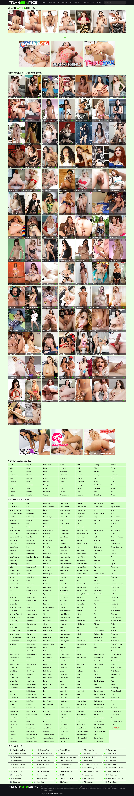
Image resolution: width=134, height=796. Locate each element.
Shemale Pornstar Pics (44, 753)
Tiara (112, 574)
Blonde (28, 471)
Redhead (97, 471)
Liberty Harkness (65, 711)
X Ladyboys (112, 764)
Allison (12, 567)
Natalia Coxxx (81, 704)
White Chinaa (115, 671)
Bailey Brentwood (15, 718)
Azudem (12, 708)
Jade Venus (47, 718)
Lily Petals (63, 728)
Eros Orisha (47, 567)
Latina (62, 485)
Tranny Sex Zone (66, 764)
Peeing (79, 485)
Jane (45, 721)
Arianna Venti (14, 641)
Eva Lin (45, 580)
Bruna (28, 564)
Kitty (61, 651)
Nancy (79, 681)
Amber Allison (14, 580)
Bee (27, 503)
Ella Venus (46, 533)
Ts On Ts (113, 481)
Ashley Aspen (14, 654)
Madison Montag (82, 533)
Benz (28, 527)
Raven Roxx (98, 641)
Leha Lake (63, 688)
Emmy (45, 550)
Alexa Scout (14, 543)
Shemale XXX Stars (90, 753)
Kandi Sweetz (64, 560)
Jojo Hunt (63, 543)
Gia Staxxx (46, 611)
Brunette (29, 481)
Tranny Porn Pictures (91, 764)
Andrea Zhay (14, 604)
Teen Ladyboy (88, 775)
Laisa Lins (63, 667)
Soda (112, 510)
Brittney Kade (30, 554)
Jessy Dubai (64, 537)
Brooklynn (29, 560)
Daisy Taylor (30, 701)
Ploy (95, 604)
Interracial (63, 475)
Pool (78, 491)
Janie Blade (47, 728)
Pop (95, 614)
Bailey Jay (13, 721)
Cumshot (29, 491)
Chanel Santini (31, 624)
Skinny (96, 481)
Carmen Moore (31, 597)
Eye (44, 594)
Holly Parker (47, 674)
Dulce (45, 523)
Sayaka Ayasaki (99, 704)
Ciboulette (29, 657)
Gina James (47, 621)
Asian (11, 468)
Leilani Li (63, 691)
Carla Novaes (30, 594)
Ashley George (14, 657)
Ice (44, 691)
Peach (96, 580)
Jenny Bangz (64, 523)
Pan (95, 557)
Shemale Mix (17, 778)
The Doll (113, 570)
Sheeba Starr (98, 728)
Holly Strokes (47, 678)
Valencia (113, 607)
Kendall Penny (65, 614)
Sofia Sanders (115, 517)
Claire (28, 667)
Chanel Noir (30, 621)
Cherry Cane (30, 637)
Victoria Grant (115, 647)
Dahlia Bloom (30, 691)
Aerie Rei (13, 520)
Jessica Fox (64, 530)
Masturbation (64, 495)
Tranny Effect (65, 750)
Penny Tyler (98, 590)
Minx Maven (81, 641)
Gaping (45, 495)
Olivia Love (97, 547)
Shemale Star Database (68, 757)
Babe (11, 478)
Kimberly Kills (64, 641)
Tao (112, 557)
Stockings (114, 465)
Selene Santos (99, 711)
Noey (95, 523)
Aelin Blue (13, 517)
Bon (27, 547)
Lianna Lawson (65, 708)
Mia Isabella (81, 600)
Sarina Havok (98, 691)
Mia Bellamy (81, 597)
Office (79, 471)
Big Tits (28, 465)
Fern (44, 597)
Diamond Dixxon (31, 734)
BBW (11, 488)
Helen (45, 664)
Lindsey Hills (64, 731)
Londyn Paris (81, 513)
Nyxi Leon (97, 540)
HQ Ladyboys (17, 782)
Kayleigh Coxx (64, 594)
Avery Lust (13, 701)
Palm (95, 554)
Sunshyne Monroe (117, 537)
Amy (11, 594)
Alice (11, 554)
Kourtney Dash (65, 657)
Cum (28, 488)
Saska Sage (98, 701)
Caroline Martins (31, 600)
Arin (11, 647)
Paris (95, 564)
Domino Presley (48, 507)
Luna (78, 523)
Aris (11, 651)
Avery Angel (14, 698)
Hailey (45, 651)
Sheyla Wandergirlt (100, 731)
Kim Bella (63, 631)
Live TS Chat (112, 761)
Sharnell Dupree (99, 724)
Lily (61, 721)
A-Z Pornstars (62, 2)
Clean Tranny (41, 782)
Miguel (79, 614)
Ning (95, 517)
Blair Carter (30, 540)
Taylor (113, 564)
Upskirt (113, 488)
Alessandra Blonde (16, 537)
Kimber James (65, 634)
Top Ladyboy (112, 753)
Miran (79, 647)
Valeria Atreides (116, 617)
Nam (78, 674)
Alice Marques (14, 557)
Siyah (112, 503)
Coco (28, 678)
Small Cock (97, 485)
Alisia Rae (13, 560)
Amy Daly (13, 597)
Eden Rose (46, 527)
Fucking (45, 488)
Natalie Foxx (81, 708)
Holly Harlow (47, 671)
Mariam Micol (81, 567)
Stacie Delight (115, 530)
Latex (62, 481)
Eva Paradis (47, 587)
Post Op (96, 465)
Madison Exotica (82, 530)
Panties (79, 478)
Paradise (97, 560)
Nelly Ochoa (81, 724)
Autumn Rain (14, 688)
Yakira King (114, 688)
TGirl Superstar (89, 750)
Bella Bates (30, 513)
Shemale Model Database (116, 768)
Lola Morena (81, 510)
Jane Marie (47, 724)
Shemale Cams (88, 2)
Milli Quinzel (81, 624)
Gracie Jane (47, 637)
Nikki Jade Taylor (82, 738)
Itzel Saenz (47, 698)
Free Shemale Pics (19, 750)
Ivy (44, 708)
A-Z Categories (75, 2)
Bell (27, 507)
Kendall (62, 607)
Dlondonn (46, 503)
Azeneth (12, 704)
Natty (79, 721)
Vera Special (115, 641)
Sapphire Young (99, 681)
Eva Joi (45, 577)
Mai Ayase (80, 537)
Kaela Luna (63, 550)
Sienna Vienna (98, 738)
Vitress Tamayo (116, 654)
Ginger (45, 624)
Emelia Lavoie (47, 540)
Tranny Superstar (42, 778)
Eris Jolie (46, 564)
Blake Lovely (30, 543)
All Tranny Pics (89, 778)
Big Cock (12, 495)
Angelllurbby (14, 621)
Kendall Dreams (65, 611)
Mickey (79, 611)
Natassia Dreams (82, 718)
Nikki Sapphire (98, 503)
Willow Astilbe (115, 674)
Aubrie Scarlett (15, 684)
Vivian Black (115, 657)
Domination (47, 465)
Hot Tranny (64, 775)
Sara (95, 684)
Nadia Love (80, 671)
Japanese (63, 478)
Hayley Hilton (47, 657)
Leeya (62, 684)
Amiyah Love (14, 587)
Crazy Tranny (17, 761)
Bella (28, 510)
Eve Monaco (47, 590)
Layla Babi (63, 674)
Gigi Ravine (47, 617)
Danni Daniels (30, 711)
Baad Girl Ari (14, 711)
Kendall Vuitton (65, 617)
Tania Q (113, 554)
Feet (44, 475)
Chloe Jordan (30, 644)
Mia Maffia (80, 604)
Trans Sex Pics (65, 768)
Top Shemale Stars (43, 764)
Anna (11, 624)
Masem (79, 577)
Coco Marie (30, 681)
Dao (27, 718)
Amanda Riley (14, 570)
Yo (112, 701)
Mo (78, 651)
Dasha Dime (30, 724)
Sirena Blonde (98, 741)
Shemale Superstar (19, 764)
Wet (112, 491)
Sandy (96, 674)
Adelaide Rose (14, 507)
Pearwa (96, 587)
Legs (61, 488)
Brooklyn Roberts (32, 557)
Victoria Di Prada (116, 644)
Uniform (113, 485)
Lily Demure (64, 724)
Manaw (79, 540)
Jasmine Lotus (48, 738)
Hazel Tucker (47, 661)
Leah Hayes (64, 678)
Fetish (45, 478)
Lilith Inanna (64, 718)
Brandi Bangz (30, 550)
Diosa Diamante (31, 741)
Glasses (62, 465)
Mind (78, 631)
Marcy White (81, 557)
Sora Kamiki (115, 520)
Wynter (113, 684)
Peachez (97, 584)
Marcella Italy (81, 554)
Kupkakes (63, 661)
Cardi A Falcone (31, 590)
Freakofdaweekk (48, 607)
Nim (95, 510)
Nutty (95, 537)
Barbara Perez (14, 741)
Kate (61, 580)
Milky (78, 617)
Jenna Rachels (65, 513)
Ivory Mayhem (48, 704)
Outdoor (79, 475)
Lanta (62, 671)
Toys (112, 478)
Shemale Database (19, 768)
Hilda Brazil (47, 667)
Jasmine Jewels (48, 734)
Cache (28, 574)
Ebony (45, 468)
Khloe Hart (63, 621)
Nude (79, 468)
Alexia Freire (14, 547)
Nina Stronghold (99, 513)
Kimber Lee (64, 637)
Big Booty (13, 491)
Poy (95, 617)
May (78, 580)
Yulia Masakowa (116, 711)
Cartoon (29, 607)
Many (79, 547)
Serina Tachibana (99, 718)
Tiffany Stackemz (117, 584)
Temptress (114, 567)
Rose (95, 647)
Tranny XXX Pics (18, 771)
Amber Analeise (15, 584)
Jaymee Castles (48, 741)
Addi (11, 503)
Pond (95, 607)
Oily (95, 543)
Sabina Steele (98, 661)
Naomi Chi (80, 691)
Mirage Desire (81, 644)
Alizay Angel (14, 564)
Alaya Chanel (14, 533)
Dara (28, 721)
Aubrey (12, 674)
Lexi (61, 704)
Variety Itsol (115, 634)
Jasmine (46, 731)
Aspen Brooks (14, 664)
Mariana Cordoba (82, 570)
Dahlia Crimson (31, 694)
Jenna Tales (64, 517)
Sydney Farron (115, 543)
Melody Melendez (83, 594)
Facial (45, 471)
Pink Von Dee (98, 594)
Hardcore (63, 468)
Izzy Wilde (46, 711)
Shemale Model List (43, 761)
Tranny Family (41, 768)
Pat (95, 570)
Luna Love (80, 527)
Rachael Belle (98, 634)
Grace (45, 634)
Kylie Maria (63, 664)
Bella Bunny (30, 517)
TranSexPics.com (53, 794)
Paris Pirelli (97, 567)
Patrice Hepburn (99, 574)
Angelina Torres (15, 617)
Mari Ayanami (81, 560)
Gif (44, 614)
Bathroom (13, 485)
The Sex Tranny (42, 775)
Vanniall (113, 631)
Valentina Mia (115, 611)
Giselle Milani (47, 627)
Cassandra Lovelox (32, 614)
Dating (99, 2)
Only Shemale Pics (43, 750)
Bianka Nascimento (32, 530)
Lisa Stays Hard (65, 738)
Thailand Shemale (66, 771)
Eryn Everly (47, 570)
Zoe (112, 718)
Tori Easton (114, 597)
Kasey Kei (63, 577)
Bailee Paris (13, 714)
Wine (112, 678)
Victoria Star (115, 651)
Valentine (114, 614)
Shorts (96, 478)
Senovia (96, 714)
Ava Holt (12, 694)
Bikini (28, 468)
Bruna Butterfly (31, 567)
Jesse (62, 527)
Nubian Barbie (98, 530)
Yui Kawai (114, 708)
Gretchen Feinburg (49, 644)
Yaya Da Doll (115, 698)
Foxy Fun (46, 604)
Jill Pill (62, 540)
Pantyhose (80, 481)
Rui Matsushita (99, 654)
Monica (79, 654)
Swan (113, 540)
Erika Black (46, 557)
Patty (95, 577)
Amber (12, 577)
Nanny (79, 684)
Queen (96, 627)
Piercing (79, 488)
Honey (45, 681)
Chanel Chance (31, 617)
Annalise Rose (14, 634)
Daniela (28, 704)
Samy (96, 671)
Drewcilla (46, 520)
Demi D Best (30, 728)
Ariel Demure (14, 644)
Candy (28, 587)
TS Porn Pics (17, 757)
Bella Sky (29, 520)
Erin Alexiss (47, 560)
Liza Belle (80, 503)
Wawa (113, 664)
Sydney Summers (117, 547)
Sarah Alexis (98, 688)
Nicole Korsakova (82, 731)
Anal (11, 465)
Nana (79, 678)
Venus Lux (114, 637)
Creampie (29, 485)
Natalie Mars (81, 711)
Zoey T (113, 724)
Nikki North (80, 741)
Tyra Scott (114, 604)
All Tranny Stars (18, 775)
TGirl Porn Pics (65, 753)
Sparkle (113, 523)
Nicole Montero (82, 734)
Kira (61, 644)
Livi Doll (62, 741)
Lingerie (62, 491)
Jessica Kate (64, 533)
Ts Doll (113, 600)
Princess (97, 624)
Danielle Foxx (30, 708)
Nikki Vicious (98, 507)
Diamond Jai (30, 738)
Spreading (97, 495)
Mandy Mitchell (82, 543)
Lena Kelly (63, 694)
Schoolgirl (97, 475)
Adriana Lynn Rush (16, 510)
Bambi (12, 731)
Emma (45, 543)
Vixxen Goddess (116, 661)
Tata (112, 560)
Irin (44, 694)
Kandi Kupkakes (65, 557)
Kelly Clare (63, 600)
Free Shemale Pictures (115, 778)
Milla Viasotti (81, 621)
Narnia (79, 694)
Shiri (95, 734)
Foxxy (45, 600)
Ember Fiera (47, 537)
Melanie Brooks (82, 590)
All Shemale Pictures (91, 771)
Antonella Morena (15, 637)
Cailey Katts (30, 577)
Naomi (79, 688)
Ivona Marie (47, 701)
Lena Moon (64, 698)
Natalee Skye (81, 701)
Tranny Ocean (112, 782)
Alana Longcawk (15, 530)
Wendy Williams (116, 667)
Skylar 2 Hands (115, 507)
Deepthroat (30, 495)
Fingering (46, 481)
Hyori (45, 688)
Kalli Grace (63, 554)
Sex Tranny (88, 761)
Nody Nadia (97, 520)
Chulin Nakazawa (32, 654)
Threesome (115, 475)
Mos (78, 661)
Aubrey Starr (14, 681)
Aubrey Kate (14, 678)
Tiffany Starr (115, 587)
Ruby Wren (97, 651)
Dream (45, 513)
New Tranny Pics (42, 757)
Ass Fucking (13, 475)
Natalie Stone (81, 714)
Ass (11, 471)
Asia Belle (13, 661)
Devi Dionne (30, 731)
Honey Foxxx (47, 684)
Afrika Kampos (14, 523)
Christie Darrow (31, 651)
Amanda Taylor (15, 574)
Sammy (96, 667)
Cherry (28, 634)
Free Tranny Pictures (19, 753)
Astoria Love (14, 667)
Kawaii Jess (64, 587)
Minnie (79, 634)
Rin (95, 644)
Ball (11, 728)
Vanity (113, 627)
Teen (112, 471)
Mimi (78, 627)
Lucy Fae (80, 517)
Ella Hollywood (48, 530)
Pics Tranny (64, 782)
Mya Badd (80, 664)
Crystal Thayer (31, 684)
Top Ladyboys (112, 750)
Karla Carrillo (64, 570)
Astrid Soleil (13, 671)
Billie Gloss (29, 537)
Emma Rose (47, 547)
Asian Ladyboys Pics (115, 771)
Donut (45, 510)
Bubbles (29, 570)
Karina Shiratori (65, 567)
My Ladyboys (112, 775)
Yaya (112, 694)
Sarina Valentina (99, 694)
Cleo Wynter (30, 671)
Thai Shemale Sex (66, 761)
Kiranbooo (63, 647)
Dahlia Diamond (31, 698)
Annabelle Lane (15, 631)
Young (113, 495)
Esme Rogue (47, 574)
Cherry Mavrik (31, 641)
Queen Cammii (99, 631)
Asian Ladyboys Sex (90, 768)
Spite (112, 527)
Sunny (113, 533)
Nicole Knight (81, 728)
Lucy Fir (79, 520)
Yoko (112, 704)
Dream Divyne (48, 517)
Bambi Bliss (13, 734)
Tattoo (113, 468)
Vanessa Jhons (116, 621)
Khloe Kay (63, 624)
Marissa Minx (81, 574)
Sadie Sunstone (99, 664)
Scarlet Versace (99, 708)
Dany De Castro (31, 714)
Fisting (45, 485)
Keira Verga (64, 597)
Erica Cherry (47, 554)
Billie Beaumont (31, 533)
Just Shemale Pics (90, 757)
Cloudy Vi (29, 674)
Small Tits (97, 488)
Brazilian (29, 478)
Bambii (12, 738)
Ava (11, 691)
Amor (11, 590)
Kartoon (62, 574)
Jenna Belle (64, 503)
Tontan (113, 594)
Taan (112, 550)
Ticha (112, 580)
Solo (95, 491)
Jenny (62, 520)
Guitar (45, 647)
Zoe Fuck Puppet (116, 721)
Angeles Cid (13, 611)
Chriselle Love (31, 647)
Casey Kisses (30, 611)
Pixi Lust (96, 600)
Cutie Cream (30, 688)
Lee (61, 681)
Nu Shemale (112, 757)
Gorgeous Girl (47, 631)
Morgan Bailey (81, 657)
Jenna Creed (64, 507)
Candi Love (30, 584)
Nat (78, 698)
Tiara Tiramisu (115, 577)
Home (44, 2)
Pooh (95, 611)
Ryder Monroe (98, 657)
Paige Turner (98, 550)
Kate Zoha (63, 584)
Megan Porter (81, 584)
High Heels (63, 471)
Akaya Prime (14, 527)
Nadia (79, 667)
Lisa (61, 734)
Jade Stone (47, 714)
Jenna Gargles (65, 510)
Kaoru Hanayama (66, 564)
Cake (28, 580)
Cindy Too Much (31, 664)
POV (95, 468)
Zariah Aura (115, 714)
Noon (95, 527)
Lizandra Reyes (82, 507)
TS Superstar (88, 782)
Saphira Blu (97, 678)
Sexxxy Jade (98, 721)
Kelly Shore (64, 604)
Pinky (95, 597)
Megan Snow (81, 587)
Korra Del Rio (64, 654)
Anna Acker (13, 627)
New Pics (52, 2)
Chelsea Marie (31, 631)
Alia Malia (13, 550)
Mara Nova (80, 550)
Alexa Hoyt (13, 540)
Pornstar (80, 495)
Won (112, 681)
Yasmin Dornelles (116, 691)
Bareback (13, 481)
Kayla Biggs (64, 590)
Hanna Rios (47, 654)
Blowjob (29, 475)
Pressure (97, 621)
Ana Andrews (14, 600)
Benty (28, 523)
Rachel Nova (98, 637)
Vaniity (113, 624)
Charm (28, 627)
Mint (78, 637)
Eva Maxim (47, 584)
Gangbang (46, 491)
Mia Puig (80, 607)
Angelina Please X (16, 614)
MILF (78, 465)
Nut (95, 533)
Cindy (28, 661)
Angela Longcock (15, 607)
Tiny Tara (114, 590)
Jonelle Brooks (65, 547)
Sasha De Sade (99, 698)
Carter (28, 604)
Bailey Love (13, 724)
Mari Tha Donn (82, 564)
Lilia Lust (63, 714)
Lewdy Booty (64, 701)
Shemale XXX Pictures (67, 778)
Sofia (112, 513)
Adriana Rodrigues (16, 513)
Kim (61, 627)
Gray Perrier (47, 641)
